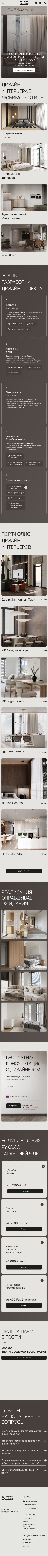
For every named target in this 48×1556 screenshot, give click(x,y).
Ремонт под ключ (29, 1508)
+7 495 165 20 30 (28, 1519)
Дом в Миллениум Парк (18, 599)
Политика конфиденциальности (9, 1511)
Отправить (13, 1106)
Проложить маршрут (24, 1358)
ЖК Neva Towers (12, 752)
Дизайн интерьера (30, 1501)
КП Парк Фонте (12, 803)
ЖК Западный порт (14, 650)
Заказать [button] (24, 1229)
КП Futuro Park (11, 854)
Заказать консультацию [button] (24, 70)
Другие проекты (24, 871)
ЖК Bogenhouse (12, 701)
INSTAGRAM (27, 1539)
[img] (23, 626)
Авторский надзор (30, 1504)
